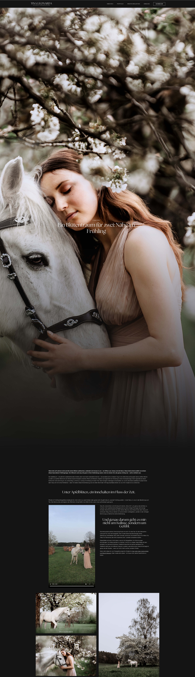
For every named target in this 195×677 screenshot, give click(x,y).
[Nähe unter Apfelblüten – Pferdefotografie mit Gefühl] (66, 636)
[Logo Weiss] (41, 2)
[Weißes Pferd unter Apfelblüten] (66, 594)
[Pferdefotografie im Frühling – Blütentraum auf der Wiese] (129, 594)
